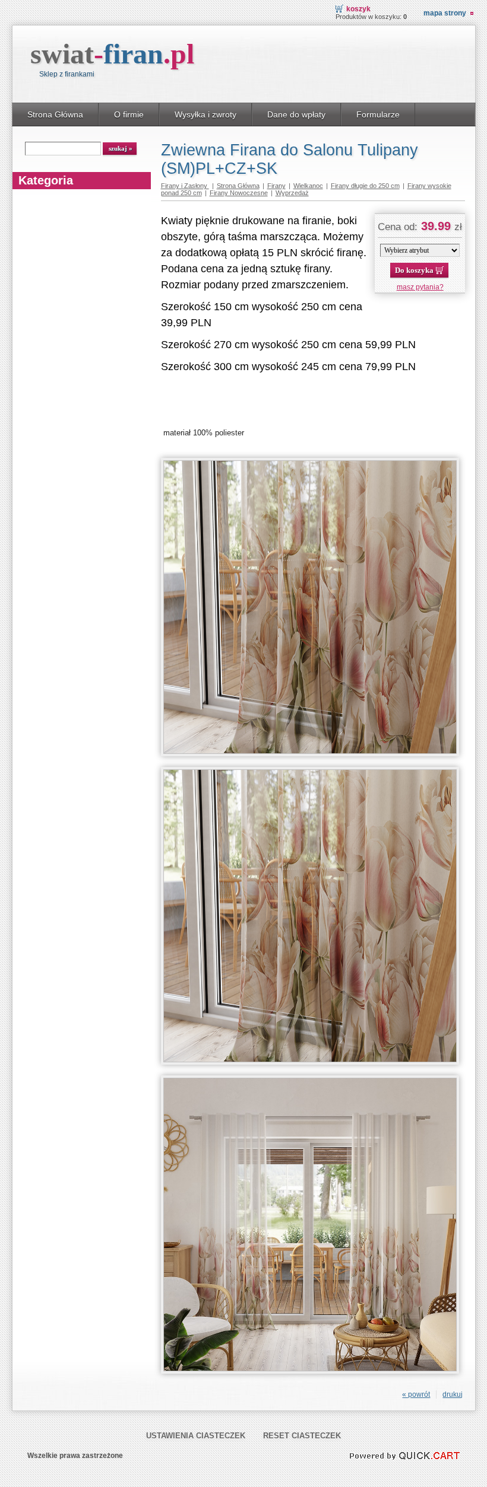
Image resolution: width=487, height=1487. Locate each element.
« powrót (416, 1394)
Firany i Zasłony (185, 185)
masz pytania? (420, 287)
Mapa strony (444, 13)
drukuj (452, 1394)
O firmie (129, 114)
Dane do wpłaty (296, 114)
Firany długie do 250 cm (365, 185)
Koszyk (358, 9)
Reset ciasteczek (302, 1435)
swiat (112, 53)
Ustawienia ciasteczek (195, 1435)
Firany (276, 185)
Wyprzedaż (292, 192)
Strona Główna (55, 114)
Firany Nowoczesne (239, 192)
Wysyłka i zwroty (205, 114)
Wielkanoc (308, 185)
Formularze (378, 114)
